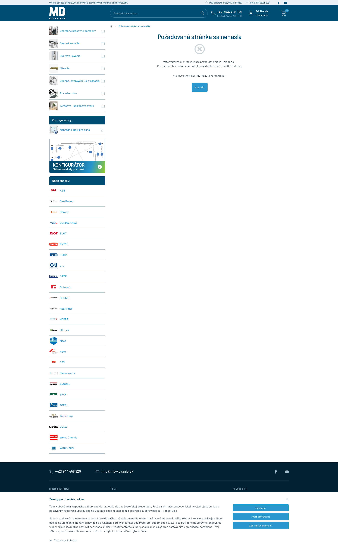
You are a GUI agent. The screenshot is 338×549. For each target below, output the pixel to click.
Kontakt (200, 87)
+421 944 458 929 (68, 471)
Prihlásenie (262, 11)
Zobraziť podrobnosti (65, 540)
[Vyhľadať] (202, 12)
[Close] (287, 499)
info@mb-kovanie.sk (259, 2)
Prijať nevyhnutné (260, 516)
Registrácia (262, 14)
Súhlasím (261, 507)
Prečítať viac (169, 510)
